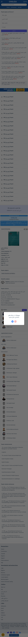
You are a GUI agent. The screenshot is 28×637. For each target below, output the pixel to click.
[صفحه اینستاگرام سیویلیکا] (15, 321)
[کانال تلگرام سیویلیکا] (12, 321)
